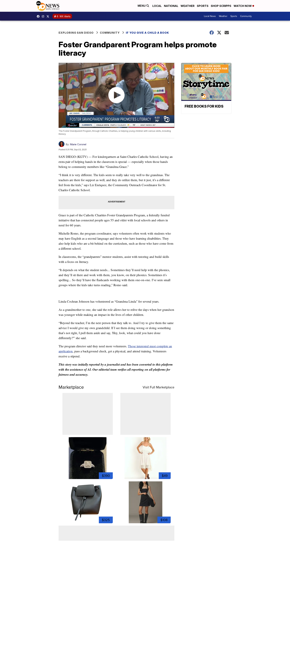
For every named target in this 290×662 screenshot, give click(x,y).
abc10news (39, 16)
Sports (202, 6)
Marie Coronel (78, 144)
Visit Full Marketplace (158, 387)
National (171, 6)
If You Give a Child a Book (147, 32)
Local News (210, 16)
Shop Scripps (221, 6)
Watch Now (243, 6)
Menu (142, 5)
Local (157, 6)
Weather (188, 6)
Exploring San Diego (76, 32)
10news (48, 16)
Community (246, 16)
